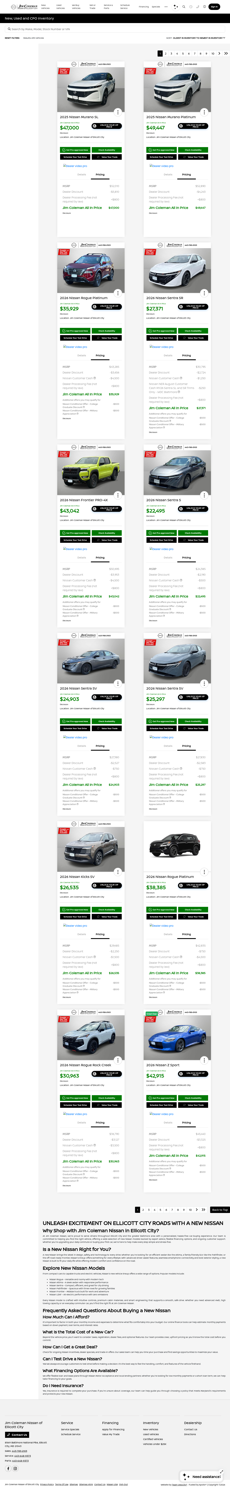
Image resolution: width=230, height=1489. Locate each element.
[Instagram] (15, 1468)
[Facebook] (8, 1468)
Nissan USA (112, 1484)
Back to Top (220, 1210)
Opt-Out (123, 1484)
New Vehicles (150, 1429)
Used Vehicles (151, 1434)
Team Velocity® (179, 1484)
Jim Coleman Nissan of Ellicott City (22, 1484)
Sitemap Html (86, 1484)
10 (212, 53)
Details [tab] (81, 174)
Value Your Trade (110, 157)
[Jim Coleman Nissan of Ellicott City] (24, 6)
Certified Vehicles (153, 1439)
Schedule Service (70, 1434)
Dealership (193, 1422)
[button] (118, 112)
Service (67, 1422)
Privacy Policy (47, 1484)
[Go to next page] (219, 53)
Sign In (214, 6)
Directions (190, 1434)
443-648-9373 (22, 1455)
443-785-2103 (19, 1450)
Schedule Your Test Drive (75, 157)
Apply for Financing (113, 1429)
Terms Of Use (61, 1484)
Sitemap (74, 1484)
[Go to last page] (226, 53)
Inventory (151, 1422)
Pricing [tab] (100, 174)
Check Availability (106, 150)
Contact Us (19, 1435)
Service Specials (70, 1429)
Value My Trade (111, 1434)
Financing (110, 1422)
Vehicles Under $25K (154, 1444)
